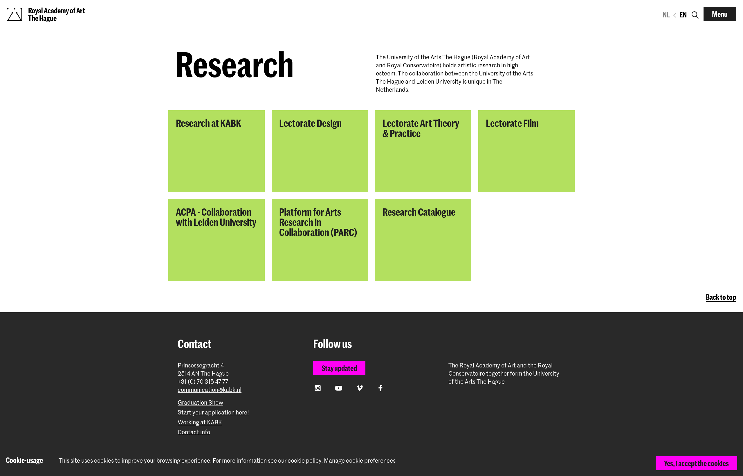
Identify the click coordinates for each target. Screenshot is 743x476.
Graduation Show (200, 402)
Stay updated (339, 368)
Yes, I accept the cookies (696, 463)
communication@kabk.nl (209, 390)
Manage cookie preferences (360, 460)
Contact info (194, 432)
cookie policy (304, 460)
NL (666, 14)
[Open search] (695, 14)
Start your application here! (213, 412)
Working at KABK (200, 422)
